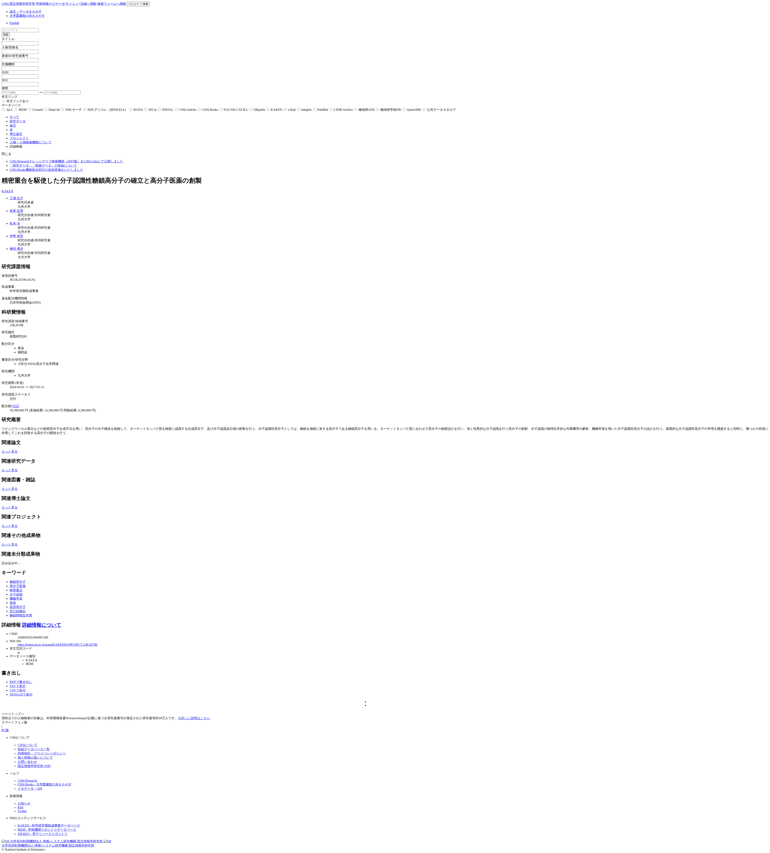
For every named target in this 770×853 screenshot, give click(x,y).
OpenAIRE (414, 109)
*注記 (15, 406)
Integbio (306, 109)
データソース (11, 105)
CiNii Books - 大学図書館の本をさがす (45, 784)
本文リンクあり (17, 101)
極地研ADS (367, 109)
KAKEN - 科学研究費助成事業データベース (49, 825)
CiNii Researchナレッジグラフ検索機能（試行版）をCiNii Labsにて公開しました (66, 161)
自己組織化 (18, 611)
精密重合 (16, 590)
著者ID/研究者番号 (15, 55)
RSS (20, 807)
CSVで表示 (18, 690)
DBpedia (259, 109)
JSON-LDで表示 (21, 694)
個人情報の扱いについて (35, 757)
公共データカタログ (441, 109)
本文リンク (10, 96)
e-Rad (291, 109)
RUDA (138, 109)
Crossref (37, 109)
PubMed (322, 109)
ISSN (5, 72)
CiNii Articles (187, 109)
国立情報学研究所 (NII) (34, 766)
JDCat (152, 109)
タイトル (8, 39)
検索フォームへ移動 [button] (111, 3)
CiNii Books (210, 109)
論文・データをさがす (26, 11)
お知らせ (24, 803)
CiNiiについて (27, 745)
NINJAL (167, 109)
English (14, 23)
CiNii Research (27, 780)
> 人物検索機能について (34, 142)
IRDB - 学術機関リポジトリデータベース (47, 829)
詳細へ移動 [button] (88, 3)
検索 (145, 3)
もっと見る (10, 451)
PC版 (5, 730)
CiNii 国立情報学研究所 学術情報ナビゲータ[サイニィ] (41, 3)
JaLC (10, 109)
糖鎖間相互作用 (21, 615)
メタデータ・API (30, 788)
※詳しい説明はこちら (194, 718)
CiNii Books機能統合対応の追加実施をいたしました (46, 169)
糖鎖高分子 (18, 581)
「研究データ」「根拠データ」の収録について (43, 165)
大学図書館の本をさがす (27, 15)
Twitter (22, 811)
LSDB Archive (343, 109)
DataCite (54, 109)
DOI (4, 80)
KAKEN (276, 109)
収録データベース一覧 (34, 749)
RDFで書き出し (21, 682)
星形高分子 (18, 607)
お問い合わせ (27, 761)
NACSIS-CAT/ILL (236, 109)
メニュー (134, 3)
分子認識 (16, 594)
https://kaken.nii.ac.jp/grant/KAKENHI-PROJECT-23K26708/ (58, 644)
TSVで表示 (17, 686)
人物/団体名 (10, 47)
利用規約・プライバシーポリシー (42, 753)
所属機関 (8, 64)
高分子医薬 (18, 586)
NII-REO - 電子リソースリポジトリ (43, 834)
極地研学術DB (391, 109)
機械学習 (16, 598)
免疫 (13, 602)
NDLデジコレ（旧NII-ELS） (108, 109)
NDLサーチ (74, 109)
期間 (5, 88)
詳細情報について (41, 624)
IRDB (22, 109)
